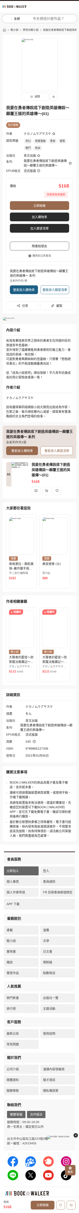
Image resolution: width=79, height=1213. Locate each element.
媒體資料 (13, 1080)
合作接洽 (36, 1114)
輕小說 (14, 30)
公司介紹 (13, 1069)
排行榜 (11, 1008)
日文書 (47, 951)
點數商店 (49, 973)
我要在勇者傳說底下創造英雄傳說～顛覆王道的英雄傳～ (45, 163)
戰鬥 (28, 148)
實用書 (11, 951)
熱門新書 (13, 998)
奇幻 (28, 141)
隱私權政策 (50, 1090)
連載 (10, 930)
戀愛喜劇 (40, 141)
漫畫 (46, 930)
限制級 (47, 962)
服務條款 (13, 1090)
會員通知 (49, 881)
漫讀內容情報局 (54, 1069)
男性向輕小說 (31, 30)
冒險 (62, 141)
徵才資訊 (49, 1080)
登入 (46, 871)
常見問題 (13, 1044)
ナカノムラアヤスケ (37, 133)
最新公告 (13, 1033)
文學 (46, 940)
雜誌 (10, 962)
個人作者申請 (16, 892)
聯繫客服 (16, 1114)
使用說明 (49, 1033)
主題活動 (49, 1008)
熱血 (37, 148)
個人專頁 (13, 881)
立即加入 (13, 871)
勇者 (52, 141)
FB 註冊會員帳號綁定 (57, 892)
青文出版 (30, 155)
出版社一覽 (50, 998)
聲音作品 (13, 973)
